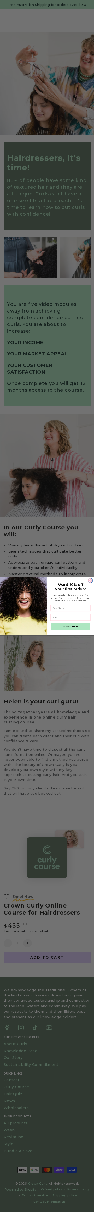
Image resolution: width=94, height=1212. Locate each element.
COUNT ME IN (70, 626)
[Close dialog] (90, 580)
